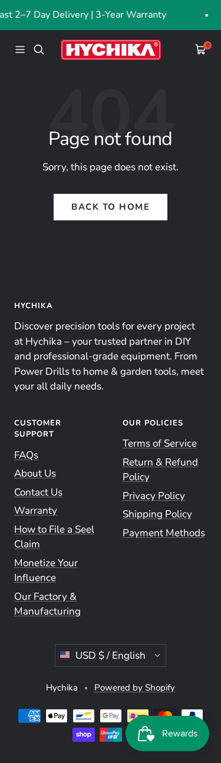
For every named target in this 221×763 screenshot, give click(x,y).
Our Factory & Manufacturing (47, 604)
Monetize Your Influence (46, 570)
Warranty (35, 510)
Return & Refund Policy (160, 469)
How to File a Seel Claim (54, 537)
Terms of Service (160, 443)
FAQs (26, 455)
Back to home (110, 207)
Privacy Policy (154, 496)
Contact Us (38, 492)
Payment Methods (164, 533)
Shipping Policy (157, 514)
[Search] (39, 49)
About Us (35, 473)
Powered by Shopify (134, 687)
